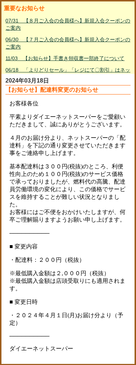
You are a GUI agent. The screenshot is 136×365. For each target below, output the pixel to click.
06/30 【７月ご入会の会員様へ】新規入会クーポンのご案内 (67, 43)
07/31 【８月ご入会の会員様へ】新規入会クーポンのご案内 (67, 24)
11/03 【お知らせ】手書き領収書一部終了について (64, 58)
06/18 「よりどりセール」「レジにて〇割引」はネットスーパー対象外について (67, 73)
